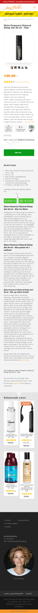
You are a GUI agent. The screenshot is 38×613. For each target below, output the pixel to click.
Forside (7, 520)
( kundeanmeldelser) (22, 82)
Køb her (18, 153)
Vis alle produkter (11, 523)
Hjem (5, 19)
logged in (16, 383)
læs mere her (29, 122)
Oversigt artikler (23, 520)
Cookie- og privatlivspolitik (13, 594)
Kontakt (8, 527)
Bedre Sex (9, 19)
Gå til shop (25, 360)
